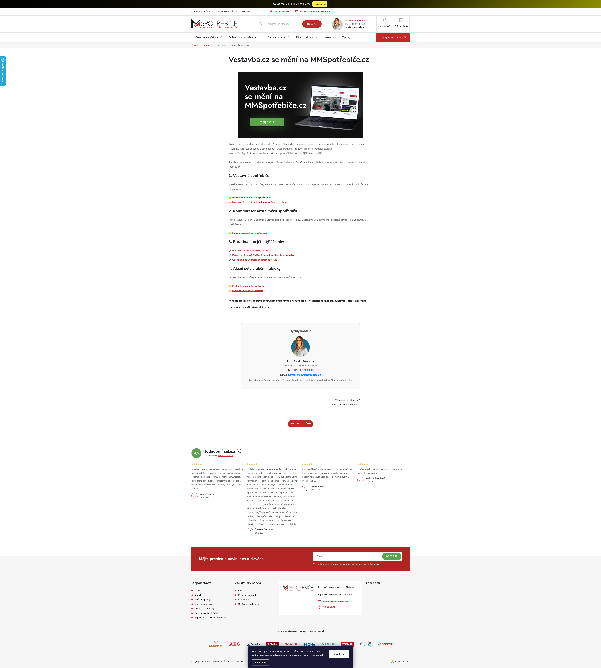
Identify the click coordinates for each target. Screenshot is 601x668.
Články (241, 590)
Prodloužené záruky (247, 595)
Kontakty (246, 11)
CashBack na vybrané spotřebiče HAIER (255, 260)
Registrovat (320, 4)
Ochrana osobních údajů (226, 11)
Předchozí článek (300, 423)
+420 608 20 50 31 (303, 370)
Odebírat (391, 556)
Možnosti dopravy (203, 604)
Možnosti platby (202, 599)
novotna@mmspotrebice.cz (304, 375)
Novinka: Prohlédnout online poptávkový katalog (260, 202)
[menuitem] (208, 37)
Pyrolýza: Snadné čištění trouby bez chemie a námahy (263, 255)
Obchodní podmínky (200, 11)
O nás (197, 590)
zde (322, 655)
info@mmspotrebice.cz (355, 27)
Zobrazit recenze (225, 455)
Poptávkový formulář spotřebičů (210, 617)
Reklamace (243, 599)
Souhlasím (339, 654)
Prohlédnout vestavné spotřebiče (251, 197)
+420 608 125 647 (355, 20)
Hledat (312, 24)
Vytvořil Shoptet (402, 661)
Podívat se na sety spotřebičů (249, 286)
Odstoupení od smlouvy (250, 604)
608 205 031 (329, 607)
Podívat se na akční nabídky (247, 290)
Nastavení (260, 662)
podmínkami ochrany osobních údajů (361, 564)
